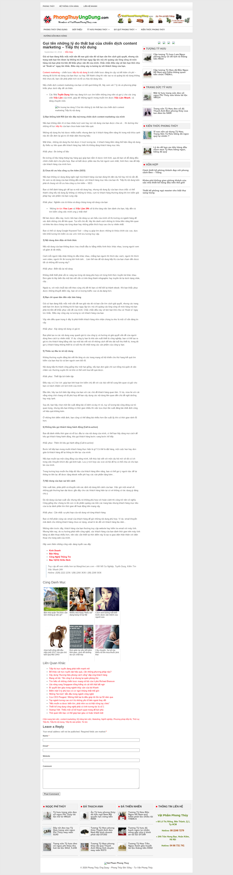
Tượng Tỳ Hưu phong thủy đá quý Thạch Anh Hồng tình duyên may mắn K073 (102, 846)
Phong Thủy (49, 6)
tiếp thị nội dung (80, 72)
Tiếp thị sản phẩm (73, 722)
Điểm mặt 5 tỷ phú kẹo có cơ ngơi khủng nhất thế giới (74, 691)
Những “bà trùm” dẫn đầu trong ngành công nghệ (71, 694)
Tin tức (85, 722)
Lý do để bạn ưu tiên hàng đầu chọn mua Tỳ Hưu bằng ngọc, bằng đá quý (170, 149)
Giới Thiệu (77, 29)
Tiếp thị (46, 722)
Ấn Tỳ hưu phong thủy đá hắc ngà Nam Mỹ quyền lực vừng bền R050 (103, 815)
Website (46, 756)
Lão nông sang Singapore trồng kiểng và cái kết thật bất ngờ (77, 684)
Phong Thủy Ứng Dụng (55, 29)
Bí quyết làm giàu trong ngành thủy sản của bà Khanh (74, 687)
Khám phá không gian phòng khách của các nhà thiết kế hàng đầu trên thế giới (164, 181)
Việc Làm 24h (82, 208)
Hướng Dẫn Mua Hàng (55, 36)
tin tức (60, 208)
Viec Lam (67, 208)
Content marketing (51, 72)
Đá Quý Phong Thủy (125, 29)
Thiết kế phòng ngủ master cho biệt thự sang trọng (164, 191)
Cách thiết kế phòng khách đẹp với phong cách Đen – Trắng (166, 171)
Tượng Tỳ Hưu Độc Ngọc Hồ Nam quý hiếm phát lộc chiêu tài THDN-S (140, 815)
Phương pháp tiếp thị (122, 719)
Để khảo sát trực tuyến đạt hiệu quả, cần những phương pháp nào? (80, 672)
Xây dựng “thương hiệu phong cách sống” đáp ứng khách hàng (78, 675)
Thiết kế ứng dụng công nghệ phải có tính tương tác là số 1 (76, 706)
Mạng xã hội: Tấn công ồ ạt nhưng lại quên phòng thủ (73, 678)
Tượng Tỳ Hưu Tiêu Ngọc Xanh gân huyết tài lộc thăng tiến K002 (140, 845)
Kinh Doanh (55, 550)
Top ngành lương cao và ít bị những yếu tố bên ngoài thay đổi (77, 700)
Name (46, 736)
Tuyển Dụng (63, 94)
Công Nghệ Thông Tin (60, 557)
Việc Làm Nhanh (122, 98)
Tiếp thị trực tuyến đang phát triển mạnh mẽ (69, 668)
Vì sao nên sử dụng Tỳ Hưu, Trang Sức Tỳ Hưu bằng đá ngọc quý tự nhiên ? (171, 133)
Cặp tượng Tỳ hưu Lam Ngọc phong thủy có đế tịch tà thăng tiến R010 (170, 56)
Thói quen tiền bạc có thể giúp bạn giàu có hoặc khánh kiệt (76, 713)
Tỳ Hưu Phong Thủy (98, 29)
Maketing (96, 719)
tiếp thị (59, 126)
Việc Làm (58, 98)
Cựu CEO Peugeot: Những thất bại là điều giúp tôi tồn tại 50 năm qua (81, 697)
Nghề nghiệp (107, 719)
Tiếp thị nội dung (57, 722)
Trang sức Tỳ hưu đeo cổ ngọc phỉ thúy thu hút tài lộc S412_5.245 (65, 845)
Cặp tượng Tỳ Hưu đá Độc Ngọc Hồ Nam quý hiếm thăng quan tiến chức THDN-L (170, 72)
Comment (47, 766)
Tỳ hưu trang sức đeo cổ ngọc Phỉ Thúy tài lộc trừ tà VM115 (65, 814)
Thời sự (136, 719)
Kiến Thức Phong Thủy (153, 29)
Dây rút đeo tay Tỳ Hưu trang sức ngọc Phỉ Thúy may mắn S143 (64, 831)
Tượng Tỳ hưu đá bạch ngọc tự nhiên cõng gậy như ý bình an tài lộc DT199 (139, 831)
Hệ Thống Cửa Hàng (69, 6)
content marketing (68, 719)
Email (46, 746)
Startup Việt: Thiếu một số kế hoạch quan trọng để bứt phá (76, 710)
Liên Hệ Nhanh (90, 6)
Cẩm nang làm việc (51, 719)
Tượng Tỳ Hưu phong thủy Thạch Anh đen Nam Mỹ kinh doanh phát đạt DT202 (102, 831)
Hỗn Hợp (69, 52)
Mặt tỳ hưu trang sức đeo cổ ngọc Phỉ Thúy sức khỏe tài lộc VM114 (170, 95)
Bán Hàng (54, 554)
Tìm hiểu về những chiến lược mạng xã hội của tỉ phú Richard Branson (82, 681)
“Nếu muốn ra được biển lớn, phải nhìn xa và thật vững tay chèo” (79, 703)
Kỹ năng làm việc (84, 719)
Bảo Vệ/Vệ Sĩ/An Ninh (60, 560)
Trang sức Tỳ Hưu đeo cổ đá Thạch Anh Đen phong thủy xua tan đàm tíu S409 (170, 110)
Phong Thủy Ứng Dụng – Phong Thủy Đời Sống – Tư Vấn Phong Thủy (120, 867)
